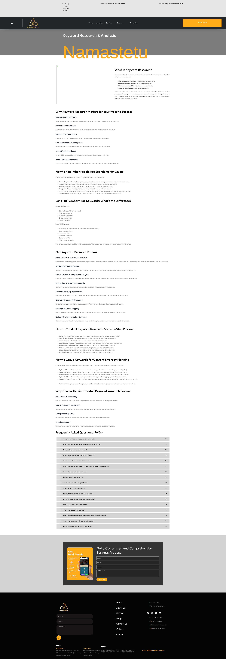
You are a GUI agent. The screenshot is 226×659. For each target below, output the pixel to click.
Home (91, 23)
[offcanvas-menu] (11, 23)
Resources (120, 23)
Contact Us (133, 23)
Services (109, 23)
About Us (99, 23)
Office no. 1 (60, 648)
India (58, 645)
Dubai (103, 646)
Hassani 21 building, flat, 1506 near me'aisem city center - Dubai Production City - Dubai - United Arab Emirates (118, 650)
